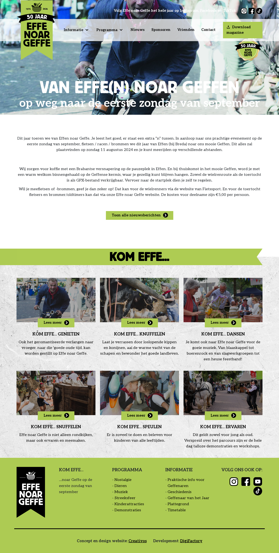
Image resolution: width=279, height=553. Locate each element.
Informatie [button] (73, 30)
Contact (208, 30)
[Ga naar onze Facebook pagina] (252, 11)
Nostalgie (123, 480)
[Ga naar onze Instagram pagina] (244, 11)
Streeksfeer (125, 498)
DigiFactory (191, 541)
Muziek (121, 492)
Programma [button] (106, 30)
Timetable (177, 510)
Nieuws (138, 30)
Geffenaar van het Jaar (188, 498)
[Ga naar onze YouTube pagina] (257, 481)
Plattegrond (178, 504)
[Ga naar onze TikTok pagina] (259, 11)
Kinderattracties (129, 504)
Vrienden (186, 30)
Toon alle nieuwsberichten (136, 215)
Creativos (137, 541)
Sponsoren (160, 30)
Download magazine (238, 30)
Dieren (120, 486)
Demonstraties (127, 510)
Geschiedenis (180, 492)
